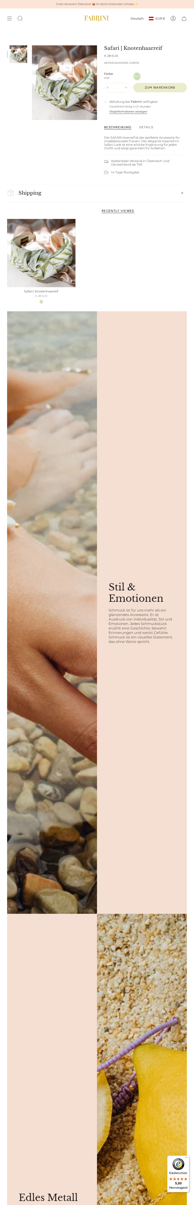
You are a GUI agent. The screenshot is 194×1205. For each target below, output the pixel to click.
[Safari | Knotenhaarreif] (41, 253)
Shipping (29, 193)
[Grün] (41, 301)
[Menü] (186, 1158)
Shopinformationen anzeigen (128, 111)
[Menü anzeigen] (9, 18)
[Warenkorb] (184, 18)
